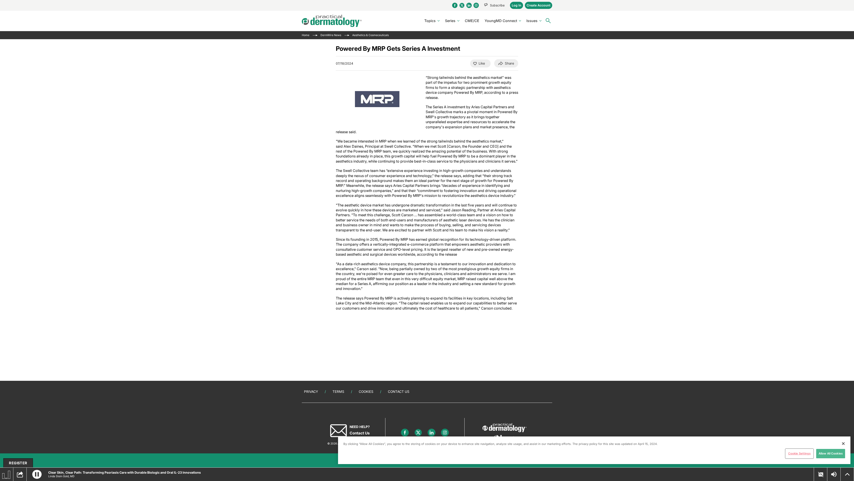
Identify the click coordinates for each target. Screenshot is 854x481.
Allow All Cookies (831, 453)
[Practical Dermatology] (332, 21)
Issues (532, 20)
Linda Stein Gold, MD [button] (61, 476)
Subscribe (497, 5)
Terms (338, 391)
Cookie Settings (799, 453)
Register (18, 463)
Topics (430, 20)
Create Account (538, 5)
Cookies (366, 391)
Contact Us (398, 391)
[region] (594, 450)
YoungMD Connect (501, 20)
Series (450, 20)
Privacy (311, 391)
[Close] (843, 443)
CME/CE (472, 20)
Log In (516, 5)
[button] (37, 474)
